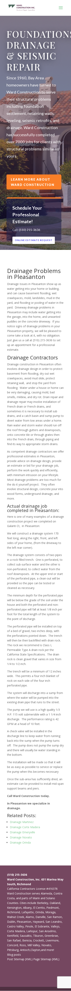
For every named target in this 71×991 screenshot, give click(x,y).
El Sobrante (42, 926)
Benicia (27, 940)
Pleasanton (24, 921)
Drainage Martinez (22, 822)
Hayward (38, 921)
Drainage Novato (21, 837)
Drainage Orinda (20, 842)
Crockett (38, 940)
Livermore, (52, 940)
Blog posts (14, 954)
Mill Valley (33, 945)
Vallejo (55, 926)
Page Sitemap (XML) (46, 959)
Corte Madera (16, 931)
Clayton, (36, 950)
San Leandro (54, 921)
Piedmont (52, 907)
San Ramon (54, 917)
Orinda (39, 912)
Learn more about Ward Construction (32, 182)
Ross (23, 945)
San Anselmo (47, 931)
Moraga (50, 912)
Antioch (25, 950)
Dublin (11, 921)
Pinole (29, 926)
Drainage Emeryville (22, 832)
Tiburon (38, 936)
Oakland (55, 903)
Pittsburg (13, 950)
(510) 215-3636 (29, 230)
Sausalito (26, 936)
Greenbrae (51, 936)
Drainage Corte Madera (25, 827)
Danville (41, 917)
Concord (12, 945)
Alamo (30, 917)
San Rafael (14, 940)
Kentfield (12, 936)
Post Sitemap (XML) (20, 959)
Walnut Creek (15, 917)
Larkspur (31, 931)
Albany (27, 907)
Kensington (14, 907)
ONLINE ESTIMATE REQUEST (33, 240)
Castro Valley (15, 926)
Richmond (13, 912)
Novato (46, 945)
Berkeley (42, 903)
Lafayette (27, 912)
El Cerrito (39, 907)
